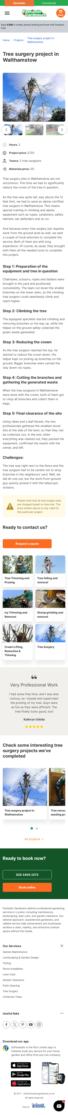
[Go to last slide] (6, 129)
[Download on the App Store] (21, 1065)
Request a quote (27, 543)
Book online (27, 887)
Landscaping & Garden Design (21, 957)
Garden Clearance (13, 979)
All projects (32, 839)
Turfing (7, 963)
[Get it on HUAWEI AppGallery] (21, 1083)
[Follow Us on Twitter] (14, 1024)
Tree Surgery (10, 991)
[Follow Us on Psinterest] (22, 1024)
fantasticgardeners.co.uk (41, 1093)
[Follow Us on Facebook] (6, 1024)
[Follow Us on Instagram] (39, 1024)
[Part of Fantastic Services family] (38, 1107)
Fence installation (13, 968)
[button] (13, 129)
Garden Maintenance (15, 951)
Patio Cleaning (11, 985)
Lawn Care (9, 974)
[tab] (31, 828)
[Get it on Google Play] (21, 1074)
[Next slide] (62, 129)
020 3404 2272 (27, 874)
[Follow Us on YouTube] (30, 1024)
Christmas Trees (12, 996)
